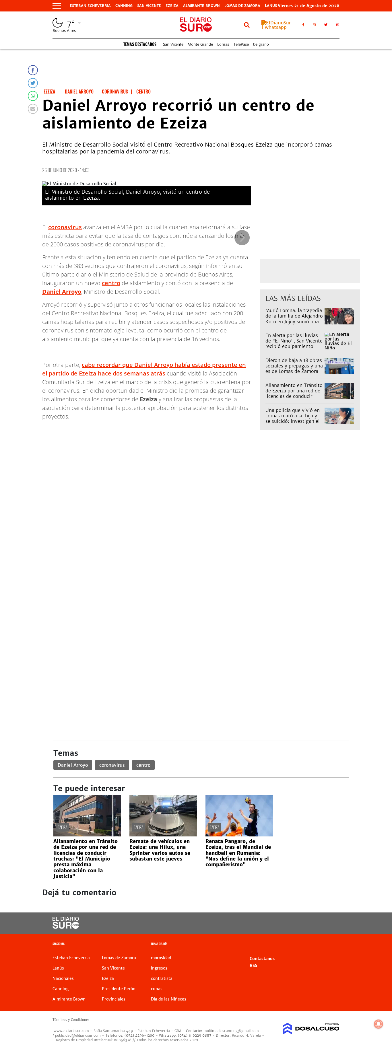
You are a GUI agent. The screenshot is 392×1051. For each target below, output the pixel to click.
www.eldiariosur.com (71, 1031)
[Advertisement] (201, 499)
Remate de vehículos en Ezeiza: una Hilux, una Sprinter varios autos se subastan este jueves (159, 850)
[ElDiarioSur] (66, 927)
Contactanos (262, 958)
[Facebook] (33, 70)
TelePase (241, 44)
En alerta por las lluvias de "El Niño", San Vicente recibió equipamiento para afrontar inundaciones (294, 346)
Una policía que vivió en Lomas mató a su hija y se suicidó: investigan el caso (292, 418)
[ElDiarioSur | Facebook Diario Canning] (303, 26)
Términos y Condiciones (71, 1020)
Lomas (223, 44)
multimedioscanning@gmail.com (231, 1031)
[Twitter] (33, 83)
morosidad (161, 957)
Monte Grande (200, 44)
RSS (253, 965)
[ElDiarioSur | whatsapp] (277, 27)
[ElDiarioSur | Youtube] (308, 923)
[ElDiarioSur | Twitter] (326, 26)
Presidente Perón (118, 988)
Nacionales (63, 978)
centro (111, 283)
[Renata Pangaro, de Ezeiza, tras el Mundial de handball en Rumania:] (239, 835)
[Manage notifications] (378, 1024)
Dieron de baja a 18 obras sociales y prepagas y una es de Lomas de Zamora (294, 365)
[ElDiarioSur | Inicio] (333, 944)
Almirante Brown (201, 5)
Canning (124, 5)
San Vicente (149, 5)
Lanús (58, 968)
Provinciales (113, 999)
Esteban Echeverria (90, 5)
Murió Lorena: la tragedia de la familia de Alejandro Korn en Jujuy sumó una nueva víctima (294, 318)
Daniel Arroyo (73, 765)
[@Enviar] (33, 109)
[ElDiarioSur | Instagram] (314, 26)
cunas (156, 988)
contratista (161, 978)
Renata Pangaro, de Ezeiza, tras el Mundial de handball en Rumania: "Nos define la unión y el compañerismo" (238, 853)
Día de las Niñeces (168, 999)
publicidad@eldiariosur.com (78, 1035)
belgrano (261, 44)
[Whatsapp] (33, 96)
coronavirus (65, 227)
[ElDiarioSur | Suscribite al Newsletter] (337, 26)
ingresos (159, 968)
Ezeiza (172, 5)
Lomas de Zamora (242, 5)
